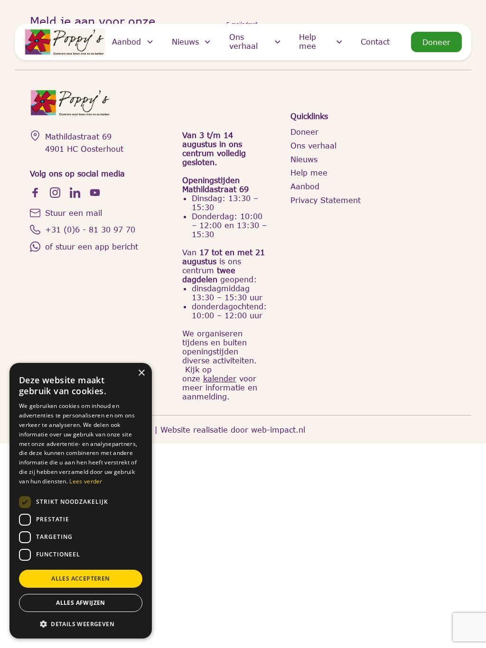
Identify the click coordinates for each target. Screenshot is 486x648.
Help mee (307, 41)
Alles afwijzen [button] (80, 603)
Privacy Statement (325, 199)
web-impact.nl (278, 429)
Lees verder (85, 481)
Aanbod (126, 41)
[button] (80, 623)
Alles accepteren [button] (80, 578)
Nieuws (185, 41)
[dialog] (80, 501)
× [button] (141, 373)
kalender (219, 378)
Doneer (436, 41)
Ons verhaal (243, 41)
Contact (375, 41)
